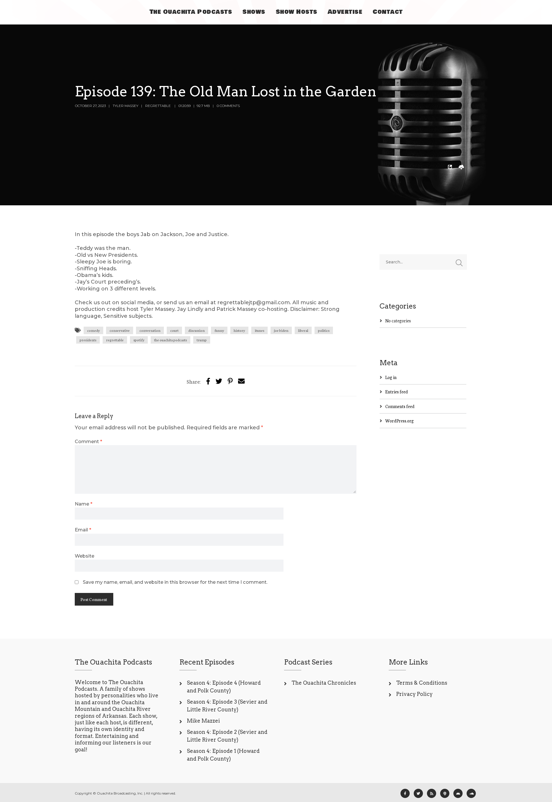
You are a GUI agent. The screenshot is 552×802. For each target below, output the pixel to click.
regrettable (115, 339)
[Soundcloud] (471, 793)
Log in (390, 377)
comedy (93, 330)
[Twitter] (219, 381)
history (239, 330)
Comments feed (400, 406)
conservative (120, 330)
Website (84, 556)
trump (202, 339)
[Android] (458, 793)
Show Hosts (296, 11)
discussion (196, 330)
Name (83, 504)
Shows (253, 11)
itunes (259, 330)
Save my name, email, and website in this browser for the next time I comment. (175, 582)
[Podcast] (444, 793)
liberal (303, 330)
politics (323, 330)
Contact (388, 11)
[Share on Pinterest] (230, 381)
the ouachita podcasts (170, 339)
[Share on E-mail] (241, 381)
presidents (88, 339)
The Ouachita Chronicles (324, 683)
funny (219, 330)
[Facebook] (405, 793)
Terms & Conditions (421, 683)
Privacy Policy (414, 694)
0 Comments (228, 106)
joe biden (281, 330)
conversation (149, 330)
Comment (88, 441)
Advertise (345, 11)
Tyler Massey (125, 106)
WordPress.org (399, 421)
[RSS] (431, 793)
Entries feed (396, 391)
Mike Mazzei (203, 721)
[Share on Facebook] (208, 381)
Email (83, 530)
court (174, 330)
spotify (138, 339)
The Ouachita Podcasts (191, 11)
